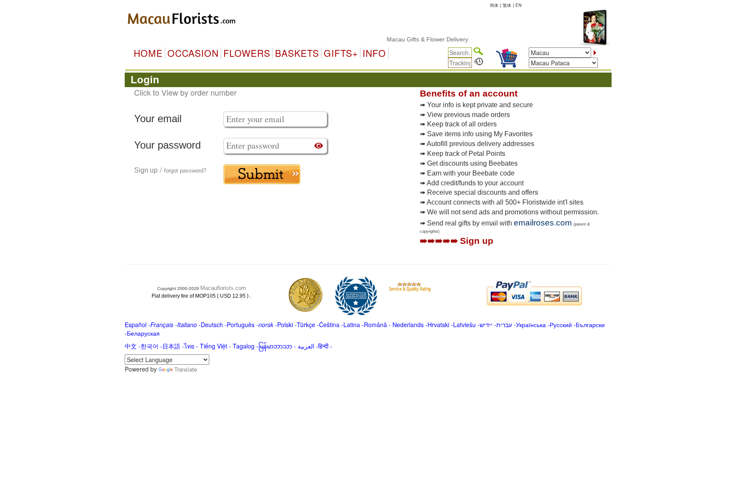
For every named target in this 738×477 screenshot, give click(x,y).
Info (374, 53)
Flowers (246, 53)
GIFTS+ (341, 53)
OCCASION (193, 53)
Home (148, 53)
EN (518, 5)
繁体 (507, 5)
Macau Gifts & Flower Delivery (421, 39)
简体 (494, 5)
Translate (185, 369)
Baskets (297, 53)
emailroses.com (543, 222)
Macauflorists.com (223, 288)
